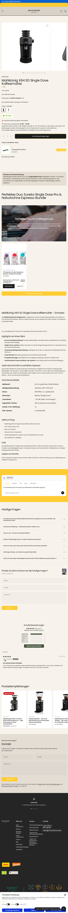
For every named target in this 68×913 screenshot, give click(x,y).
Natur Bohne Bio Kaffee (9, 270)
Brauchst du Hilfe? (9, 156)
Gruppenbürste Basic (19, 149)
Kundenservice (33, 836)
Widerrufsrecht (33, 830)
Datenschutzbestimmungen (10, 786)
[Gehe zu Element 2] (27, 73)
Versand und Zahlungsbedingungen (36, 833)
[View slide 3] (35, 809)
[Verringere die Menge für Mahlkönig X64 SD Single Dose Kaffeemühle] (4, 136)
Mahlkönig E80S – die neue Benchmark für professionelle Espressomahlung (39, 720)
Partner (18, 839)
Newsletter (19, 849)
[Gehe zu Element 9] (41, 73)
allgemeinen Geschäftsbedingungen (49, 784)
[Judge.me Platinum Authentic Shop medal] (31, 887)
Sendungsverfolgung (22, 847)
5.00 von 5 (38, 628)
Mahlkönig (5, 77)
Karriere (18, 829)
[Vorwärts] (64, 142)
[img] (7, 657)
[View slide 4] (37, 809)
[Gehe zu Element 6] (35, 73)
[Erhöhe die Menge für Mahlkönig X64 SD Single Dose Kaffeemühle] (11, 136)
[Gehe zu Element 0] (23, 73)
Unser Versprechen (20, 836)
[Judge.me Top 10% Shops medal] (59, 887)
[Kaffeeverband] (13, 872)
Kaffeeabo (19, 844)
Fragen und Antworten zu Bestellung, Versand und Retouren (33, 842)
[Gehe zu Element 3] (29, 73)
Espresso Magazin (18, 832)
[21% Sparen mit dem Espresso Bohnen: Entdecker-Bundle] (14, 255)
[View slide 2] (33, 809)
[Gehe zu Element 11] (45, 73)
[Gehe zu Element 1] (25, 73)
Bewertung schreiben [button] (34, 646)
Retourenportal (33, 827)
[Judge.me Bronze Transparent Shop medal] (52, 887)
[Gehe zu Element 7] (37, 73)
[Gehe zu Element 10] (43, 73)
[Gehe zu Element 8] (39, 73)
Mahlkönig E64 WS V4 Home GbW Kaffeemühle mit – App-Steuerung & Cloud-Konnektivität (13, 721)
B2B (17, 842)
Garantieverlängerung (36, 825)
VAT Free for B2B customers (11, 1)
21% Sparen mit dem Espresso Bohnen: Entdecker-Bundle (13, 273)
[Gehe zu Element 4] (31, 73)
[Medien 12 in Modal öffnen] (47, 25)
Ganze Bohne (9, 286)
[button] (25, 634)
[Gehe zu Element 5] (33, 73)
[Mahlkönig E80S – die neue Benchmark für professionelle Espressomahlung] (39, 702)
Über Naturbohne (19, 825)
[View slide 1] (31, 809)
